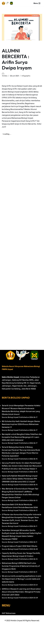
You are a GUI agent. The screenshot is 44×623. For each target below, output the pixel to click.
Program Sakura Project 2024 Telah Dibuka (19, 546)
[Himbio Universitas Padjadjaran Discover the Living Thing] (7, 3)
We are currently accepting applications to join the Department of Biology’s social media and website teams (21, 579)
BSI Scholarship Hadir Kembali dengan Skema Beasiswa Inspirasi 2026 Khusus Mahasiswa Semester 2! (21, 424)
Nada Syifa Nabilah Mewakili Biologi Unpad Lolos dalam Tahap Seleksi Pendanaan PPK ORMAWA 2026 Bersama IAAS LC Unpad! (19, 479)
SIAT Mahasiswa (8, 613)
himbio (4, 76)
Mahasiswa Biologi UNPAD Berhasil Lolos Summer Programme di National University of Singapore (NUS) (21, 566)
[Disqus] (22, 304)
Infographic (26, 76)
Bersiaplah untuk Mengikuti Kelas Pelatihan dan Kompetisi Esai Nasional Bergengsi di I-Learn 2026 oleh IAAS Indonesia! (22, 437)
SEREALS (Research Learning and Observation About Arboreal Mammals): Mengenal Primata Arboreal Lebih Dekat (21, 592)
